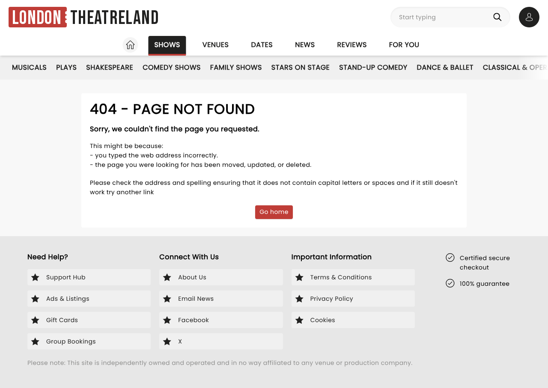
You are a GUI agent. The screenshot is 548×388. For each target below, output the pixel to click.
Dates (262, 45)
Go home (274, 211)
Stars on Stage (300, 67)
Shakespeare (109, 67)
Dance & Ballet (445, 67)
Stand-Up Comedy (373, 67)
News (305, 45)
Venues (216, 45)
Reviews (352, 45)
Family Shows (236, 67)
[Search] (499, 17)
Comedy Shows (172, 67)
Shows (167, 45)
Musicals (29, 67)
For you (404, 45)
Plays (66, 67)
